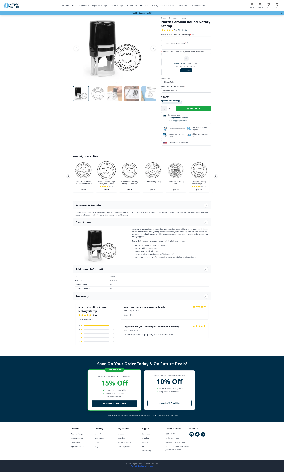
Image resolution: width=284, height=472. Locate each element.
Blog (96, 446)
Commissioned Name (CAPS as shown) (176, 35)
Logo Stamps (84, 5)
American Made (100, 438)
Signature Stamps (99, 5)
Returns (145, 442)
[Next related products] (215, 176)
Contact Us (146, 434)
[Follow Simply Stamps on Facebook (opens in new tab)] (191, 434)
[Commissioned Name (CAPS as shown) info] (193, 35)
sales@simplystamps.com (175, 442)
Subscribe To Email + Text (114, 403)
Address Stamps (69, 5)
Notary (155, 5)
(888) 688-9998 (171, 434)
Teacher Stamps (167, 5)
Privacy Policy (174, 415)
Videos (97, 442)
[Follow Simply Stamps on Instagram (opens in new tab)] (203, 434)
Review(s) (182, 30)
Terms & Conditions (138, 466)
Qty (164, 108)
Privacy (150, 466)
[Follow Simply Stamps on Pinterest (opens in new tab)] (197, 434)
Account (121, 434)
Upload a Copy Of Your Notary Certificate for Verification (182, 52)
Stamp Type (166, 78)
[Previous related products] (68, 176)
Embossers (145, 5)
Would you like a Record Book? (173, 86)
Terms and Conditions (161, 415)
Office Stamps (132, 5)
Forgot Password (124, 442)
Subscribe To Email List (170, 403)
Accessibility (146, 451)
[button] (76, 48)
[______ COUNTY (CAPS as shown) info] (188, 43)
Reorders (121, 438)
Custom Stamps (116, 5)
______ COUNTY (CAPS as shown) (173, 43)
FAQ (143, 446)
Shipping (145, 438)
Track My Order (124, 446)
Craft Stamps (182, 5)
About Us (98, 434)
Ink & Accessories (197, 5)
